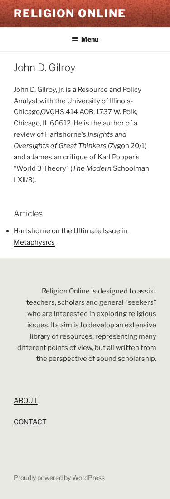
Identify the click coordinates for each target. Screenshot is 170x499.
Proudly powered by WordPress (59, 477)
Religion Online (70, 13)
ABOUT (26, 401)
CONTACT (30, 422)
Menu (89, 39)
